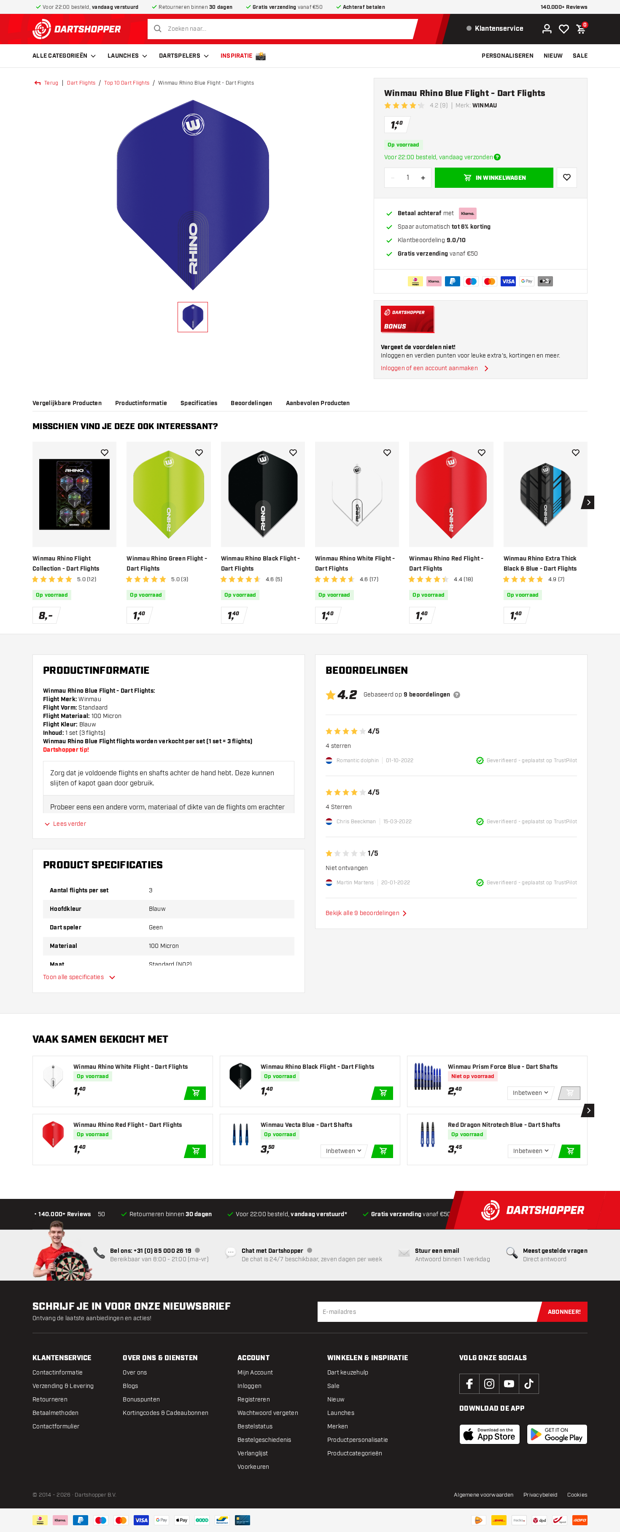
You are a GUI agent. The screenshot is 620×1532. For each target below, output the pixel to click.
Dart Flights (81, 83)
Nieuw (335, 1399)
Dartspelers (179, 56)
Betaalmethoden (55, 1413)
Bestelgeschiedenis (264, 1440)
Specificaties (199, 403)
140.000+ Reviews (564, 7)
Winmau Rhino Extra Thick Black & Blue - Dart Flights (540, 564)
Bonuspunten (141, 1399)
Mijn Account (255, 1372)
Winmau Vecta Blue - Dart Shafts (306, 1125)
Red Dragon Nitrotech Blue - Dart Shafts (504, 1125)
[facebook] (469, 1384)
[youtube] (509, 1384)
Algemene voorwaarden (483, 1495)
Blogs (130, 1386)
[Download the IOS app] (489, 1434)
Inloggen (249, 1386)
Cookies (577, 1495)
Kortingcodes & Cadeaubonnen (165, 1413)
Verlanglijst (252, 1453)
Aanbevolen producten (318, 403)
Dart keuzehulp (348, 1372)
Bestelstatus (254, 1426)
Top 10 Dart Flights (126, 83)
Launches (123, 56)
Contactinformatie (57, 1372)
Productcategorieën (355, 1453)
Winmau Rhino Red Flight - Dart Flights (446, 564)
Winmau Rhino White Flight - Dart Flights (355, 564)
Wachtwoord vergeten (267, 1413)
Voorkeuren (253, 1467)
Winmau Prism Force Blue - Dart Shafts (503, 1067)
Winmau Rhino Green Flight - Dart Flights (167, 564)
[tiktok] (529, 1384)
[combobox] (285, 29)
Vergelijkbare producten (67, 403)
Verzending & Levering (63, 1386)
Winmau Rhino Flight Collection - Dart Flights (65, 564)
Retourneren (49, 1399)
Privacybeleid (540, 1495)
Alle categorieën (59, 56)
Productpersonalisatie (357, 1440)
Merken (337, 1426)
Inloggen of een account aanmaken (429, 368)
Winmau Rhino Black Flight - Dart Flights (260, 564)
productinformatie (141, 403)
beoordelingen (251, 403)
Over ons (135, 1372)
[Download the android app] (557, 1434)
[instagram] (489, 1384)
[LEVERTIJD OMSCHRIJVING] (497, 157)
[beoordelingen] (457, 695)
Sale (333, 1386)
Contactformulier (55, 1426)
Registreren (253, 1399)
